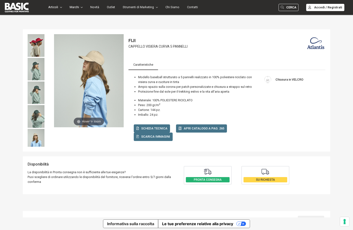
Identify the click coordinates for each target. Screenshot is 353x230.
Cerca (291, 7)
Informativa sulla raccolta (130, 223)
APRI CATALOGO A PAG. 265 (204, 128)
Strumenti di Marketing (138, 7)
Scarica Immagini (155, 136)
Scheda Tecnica (154, 128)
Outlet (111, 7)
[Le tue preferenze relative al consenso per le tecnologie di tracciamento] (344, 221)
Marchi (74, 7)
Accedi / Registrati (328, 7)
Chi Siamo (172, 7)
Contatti (192, 7)
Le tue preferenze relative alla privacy (197, 223)
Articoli (53, 7)
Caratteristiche (143, 64)
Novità (94, 7)
